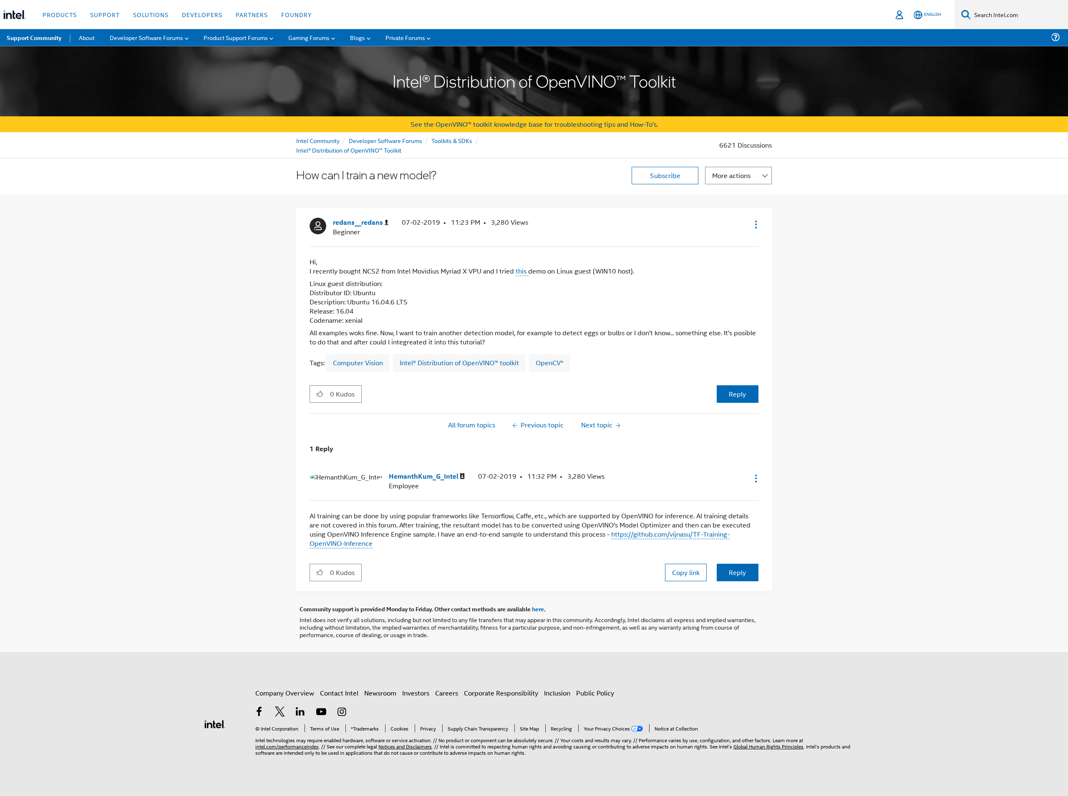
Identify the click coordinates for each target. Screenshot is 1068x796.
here (538, 608)
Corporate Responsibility (501, 693)
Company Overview (284, 693)
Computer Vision (358, 362)
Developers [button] (202, 14)
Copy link (686, 572)
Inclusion (557, 693)
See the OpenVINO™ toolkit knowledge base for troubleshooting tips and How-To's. (534, 124)
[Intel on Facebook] (259, 712)
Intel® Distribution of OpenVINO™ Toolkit (348, 150)
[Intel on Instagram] (342, 712)
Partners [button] (252, 14)
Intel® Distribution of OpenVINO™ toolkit (459, 362)
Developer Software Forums (385, 140)
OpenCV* (549, 362)
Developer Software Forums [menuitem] (146, 37)
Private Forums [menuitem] (405, 37)
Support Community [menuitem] (34, 37)
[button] (755, 224)
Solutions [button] (151, 14)
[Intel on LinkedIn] (300, 712)
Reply (737, 394)
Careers (446, 693)
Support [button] (105, 14)
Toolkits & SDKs (451, 140)
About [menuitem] (87, 37)
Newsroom (380, 693)
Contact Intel (339, 693)
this (522, 271)
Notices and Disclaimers (405, 746)
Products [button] (60, 14)
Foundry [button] (296, 14)
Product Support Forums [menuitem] (236, 37)
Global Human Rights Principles (768, 746)
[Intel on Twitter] (280, 712)
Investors (415, 693)
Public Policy (595, 693)
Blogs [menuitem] (357, 37)
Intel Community (318, 140)
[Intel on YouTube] (321, 712)
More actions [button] (731, 175)
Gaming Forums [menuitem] (309, 37)
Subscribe (665, 175)
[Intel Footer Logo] (214, 723)
